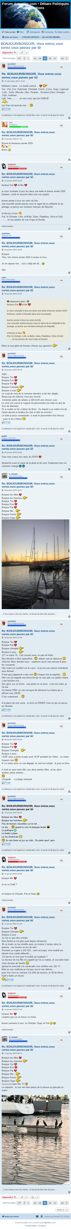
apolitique (6, 233)
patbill (4, 436)
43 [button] (35, 58)
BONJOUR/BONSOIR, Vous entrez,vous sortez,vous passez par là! (32, 46)
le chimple (13, 474)
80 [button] (62, 58)
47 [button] (55, 58)
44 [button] (40, 58)
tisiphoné (12, 164)
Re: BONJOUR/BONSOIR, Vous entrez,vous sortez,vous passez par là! (31, 75)
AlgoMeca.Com (50, 1223)
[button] (19, 58)
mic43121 (12, 64)
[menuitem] (8, 32)
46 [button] (50, 58)
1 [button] (28, 58)
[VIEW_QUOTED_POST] (28, 301)
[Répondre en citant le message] (61, 67)
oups (4, 277)
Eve (11, 123)
